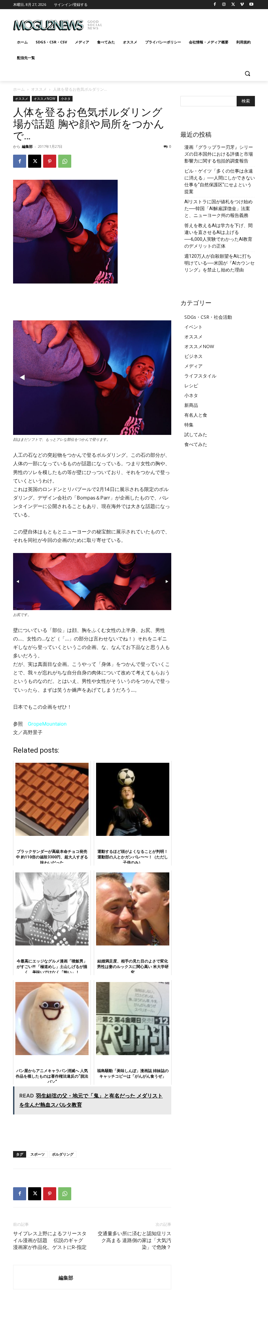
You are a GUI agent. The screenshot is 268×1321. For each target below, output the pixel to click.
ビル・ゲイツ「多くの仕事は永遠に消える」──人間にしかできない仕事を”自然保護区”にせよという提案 (219, 181)
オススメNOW (44, 98)
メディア (193, 366)
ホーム (19, 89)
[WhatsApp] (64, 161)
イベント (193, 327)
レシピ (191, 385)
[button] (247, 73)
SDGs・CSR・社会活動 (208, 317)
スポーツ (37, 1154)
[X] (233, 4)
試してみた (195, 434)
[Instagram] (224, 4)
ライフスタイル (200, 376)
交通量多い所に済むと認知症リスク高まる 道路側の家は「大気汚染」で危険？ (134, 1240)
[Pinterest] (49, 161)
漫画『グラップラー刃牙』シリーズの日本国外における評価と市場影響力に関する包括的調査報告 (218, 154)
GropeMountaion (47, 724)
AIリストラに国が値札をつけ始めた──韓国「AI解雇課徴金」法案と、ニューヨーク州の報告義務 (218, 208)
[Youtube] (251, 4)
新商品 (191, 405)
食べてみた (195, 444)
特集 (188, 425)
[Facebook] (215, 4)
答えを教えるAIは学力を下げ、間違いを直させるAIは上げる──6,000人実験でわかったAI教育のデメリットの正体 (218, 236)
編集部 (27, 146)
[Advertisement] (178, 23)
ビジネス (193, 356)
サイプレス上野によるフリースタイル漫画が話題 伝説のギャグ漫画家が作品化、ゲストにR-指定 (50, 1240)
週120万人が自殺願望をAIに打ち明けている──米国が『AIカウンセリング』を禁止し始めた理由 (219, 262)
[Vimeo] (242, 4)
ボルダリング (63, 1154)
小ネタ (66, 98)
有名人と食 (195, 415)
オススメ (39, 89)
